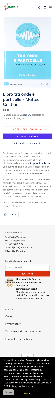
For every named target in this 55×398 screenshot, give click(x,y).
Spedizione (25, 114)
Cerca (8, 316)
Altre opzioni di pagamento (27, 143)
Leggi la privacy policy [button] (22, 386)
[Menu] (50, 7)
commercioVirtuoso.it (26, 288)
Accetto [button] (27, 393)
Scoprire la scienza (39, 163)
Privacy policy (13, 323)
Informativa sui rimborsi (18, 339)
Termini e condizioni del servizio (23, 331)
